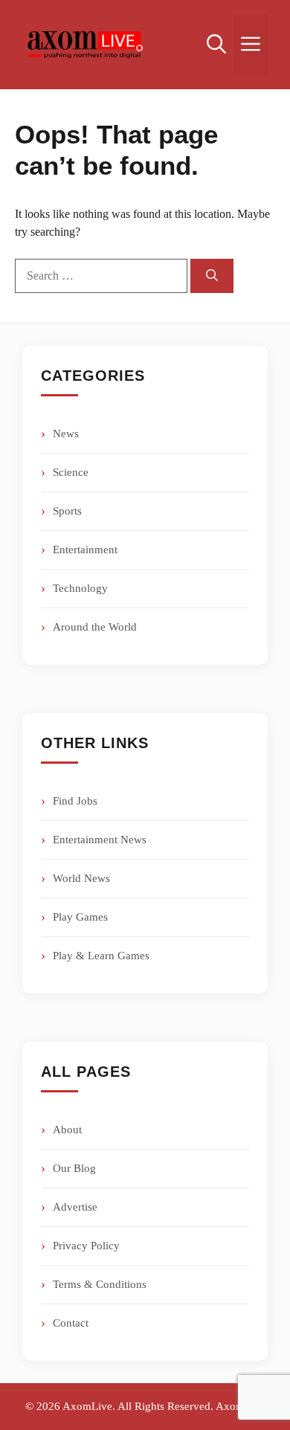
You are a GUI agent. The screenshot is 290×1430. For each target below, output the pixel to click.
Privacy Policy (86, 1246)
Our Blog (74, 1168)
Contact (70, 1323)
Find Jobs (75, 801)
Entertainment (85, 549)
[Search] (211, 276)
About (67, 1130)
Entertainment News (99, 840)
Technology (80, 588)
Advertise (75, 1207)
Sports (67, 511)
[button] (216, 44)
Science (70, 472)
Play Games (80, 917)
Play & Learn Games (101, 956)
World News (81, 878)
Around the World (95, 627)
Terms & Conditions (99, 1284)
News (66, 433)
